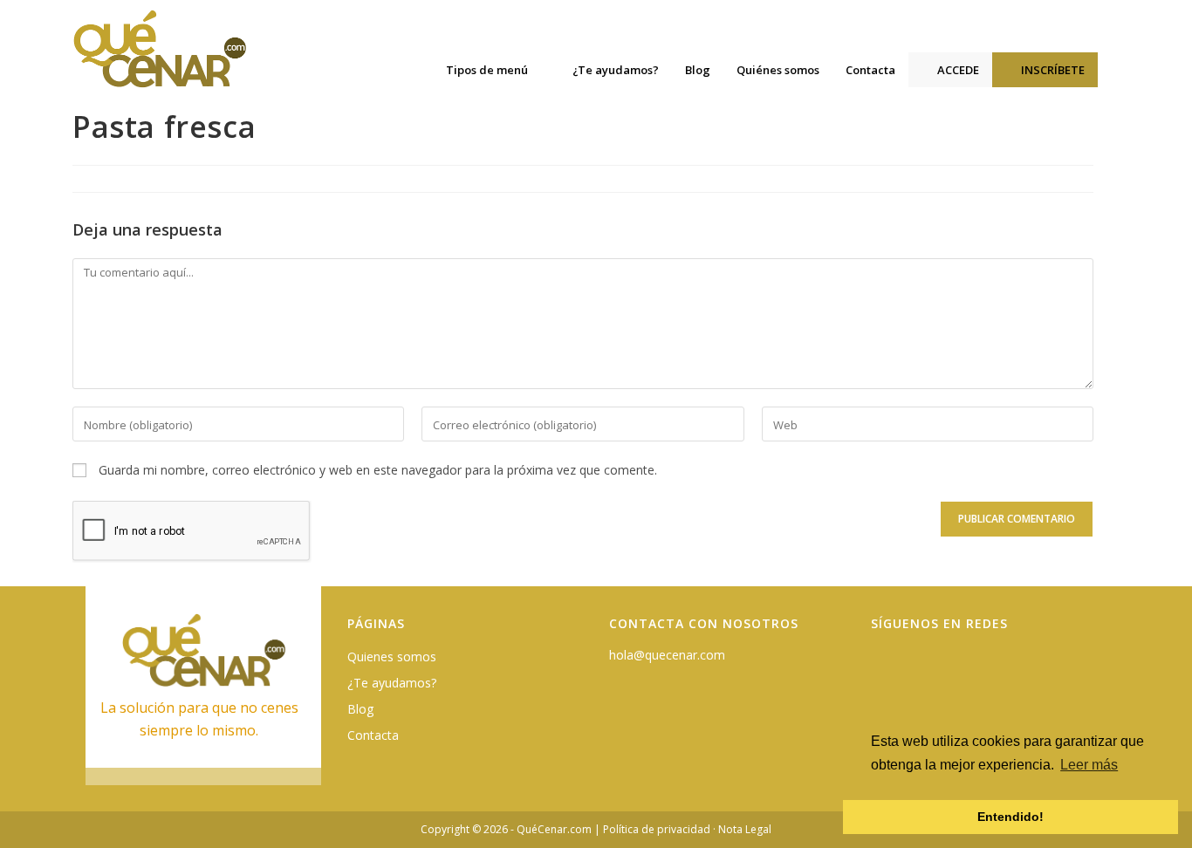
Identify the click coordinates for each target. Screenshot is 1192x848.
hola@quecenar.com (667, 654)
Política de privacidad (656, 829)
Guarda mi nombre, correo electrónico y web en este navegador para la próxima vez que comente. (378, 470)
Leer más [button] (1089, 764)
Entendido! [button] (1010, 817)
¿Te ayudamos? (391, 682)
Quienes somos (391, 656)
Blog (360, 709)
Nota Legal (744, 829)
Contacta (373, 735)
